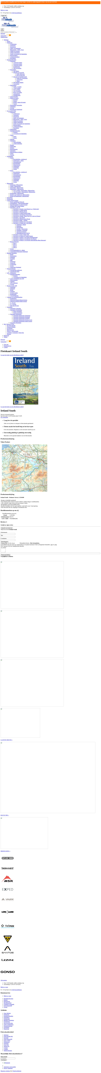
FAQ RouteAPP (8, 1005)
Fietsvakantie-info (8, 1036)
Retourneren (7, 1001)
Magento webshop (5, 1071)
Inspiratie (6, 1037)
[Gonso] (8, 979)
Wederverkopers (8, 1050)
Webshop (6, 1035)
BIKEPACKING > (5, 851)
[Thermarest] (8, 873)
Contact (6, 347)
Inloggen (3, 33)
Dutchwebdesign (17, 1071)
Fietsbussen (7, 1042)
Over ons (6, 344)
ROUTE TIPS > (5, 815)
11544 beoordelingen (16, 13)
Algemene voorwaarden (10, 1067)
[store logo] (7, 21)
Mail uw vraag (4, 10)
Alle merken (4, 980)
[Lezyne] (8, 964)
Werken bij (6, 1046)
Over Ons (6, 1045)
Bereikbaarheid (7, 1003)
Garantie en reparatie (9, 1004)
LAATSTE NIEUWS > (7, 740)
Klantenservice (7, 346)
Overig (5, 1007)
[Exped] (8, 894)
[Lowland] (8, 919)
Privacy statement (8, 1068)
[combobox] (8, 32)
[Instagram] (7, 1062)
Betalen (6, 1000)
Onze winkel (7, 1040)
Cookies (6, 1049)
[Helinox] (8, 933)
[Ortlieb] (8, 862)
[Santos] (8, 954)
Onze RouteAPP (8, 1039)
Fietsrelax (6, 1043)
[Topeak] (8, 943)
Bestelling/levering (8, 998)
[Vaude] (8, 904)
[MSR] (8, 883)
